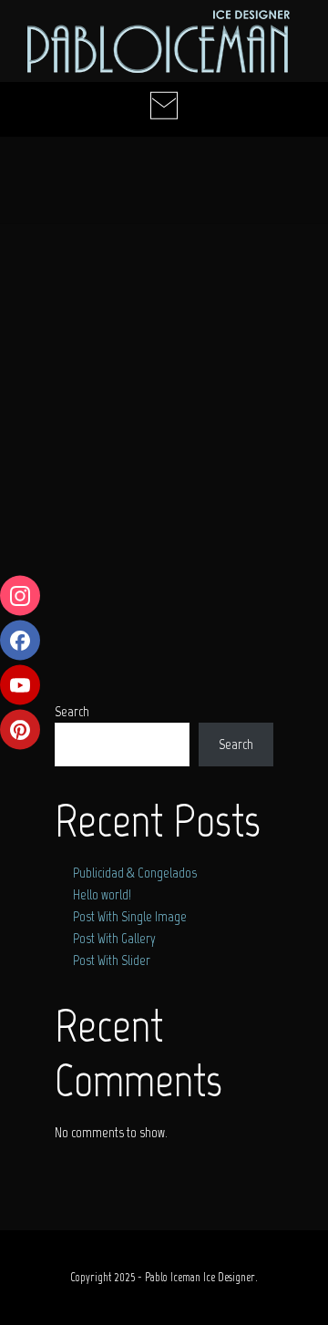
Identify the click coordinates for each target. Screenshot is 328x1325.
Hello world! (102, 895)
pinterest (20, 730)
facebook (20, 641)
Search (236, 744)
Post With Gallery (114, 938)
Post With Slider (111, 960)
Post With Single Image (130, 917)
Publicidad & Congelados (135, 873)
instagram (20, 596)
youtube (20, 685)
